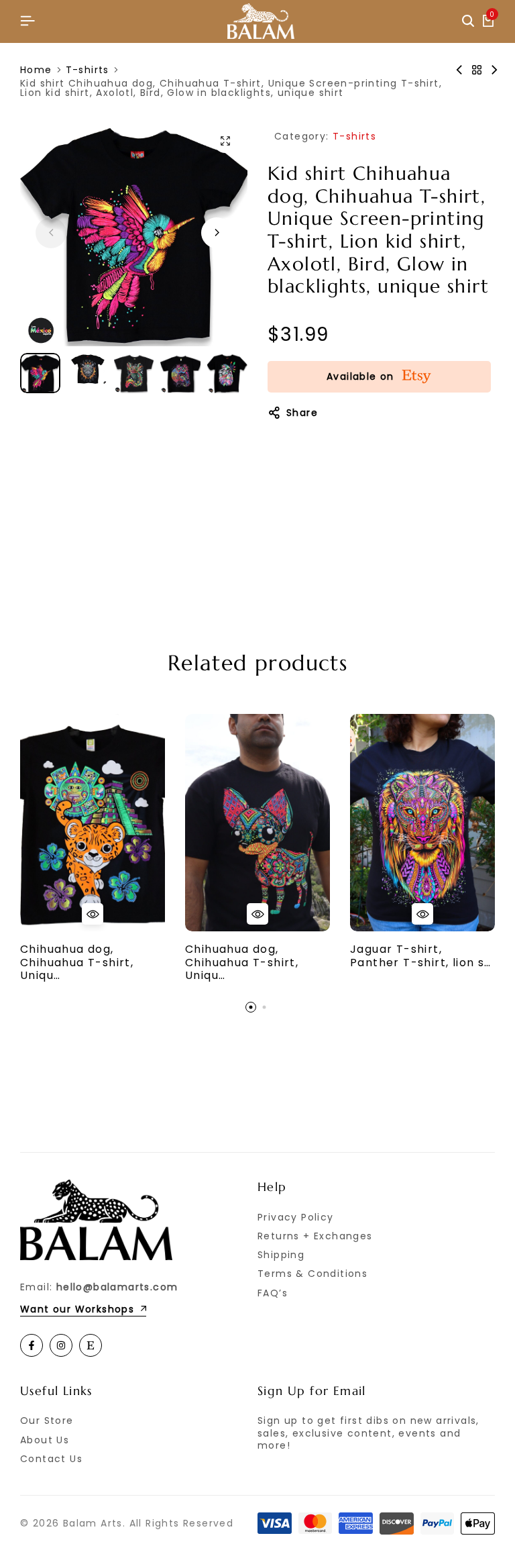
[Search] (468, 21)
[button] (216, 232)
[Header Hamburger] (27, 21)
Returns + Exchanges (315, 1236)
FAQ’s (273, 1293)
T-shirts (87, 69)
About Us (44, 1440)
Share (302, 412)
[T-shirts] (476, 69)
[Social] (31, 1345)
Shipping (281, 1255)
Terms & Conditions (312, 1274)
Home (36, 69)
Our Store (47, 1420)
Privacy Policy (296, 1217)
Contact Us (51, 1459)
